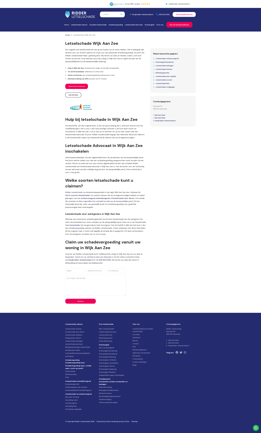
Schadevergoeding (116, 25)
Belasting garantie (162, 73)
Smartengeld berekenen (165, 62)
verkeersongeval (88, 198)
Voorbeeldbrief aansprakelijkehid (77, 353)
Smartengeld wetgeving (108, 369)
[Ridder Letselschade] (80, 14)
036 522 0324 (159, 118)
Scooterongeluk (71, 403)
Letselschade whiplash (73, 335)
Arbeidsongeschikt (72, 384)
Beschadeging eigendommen (110, 396)
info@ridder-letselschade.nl (142, 14)
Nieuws (135, 341)
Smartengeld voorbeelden (108, 363)
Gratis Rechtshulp (105, 341)
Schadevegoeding (72, 360)
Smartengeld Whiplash (107, 372)
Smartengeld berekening (108, 351)
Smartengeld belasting (107, 357)
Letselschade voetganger (165, 87)
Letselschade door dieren (74, 332)
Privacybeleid (138, 359)
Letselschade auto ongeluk (166, 76)
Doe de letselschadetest (179, 25)
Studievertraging (105, 399)
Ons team (136, 334)
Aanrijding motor (71, 400)
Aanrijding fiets (71, 406)
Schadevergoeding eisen (75, 363)
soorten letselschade (80, 195)
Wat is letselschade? (106, 329)
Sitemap (134, 421)
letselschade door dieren (123, 198)
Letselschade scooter (164, 80)
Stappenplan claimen (73, 338)
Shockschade (70, 371)
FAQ (134, 347)
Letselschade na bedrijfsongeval (78, 381)
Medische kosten (105, 393)
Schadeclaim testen (72, 350)
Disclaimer (136, 356)
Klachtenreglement (140, 350)
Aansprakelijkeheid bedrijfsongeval (78, 390)
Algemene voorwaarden (141, 353)
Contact (136, 344)
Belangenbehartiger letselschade (77, 347)
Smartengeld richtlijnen (107, 360)
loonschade (75, 225)
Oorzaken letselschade (98, 25)
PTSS (67, 377)
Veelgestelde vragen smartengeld (111, 375)
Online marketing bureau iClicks (117, 421)
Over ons (159, 25)
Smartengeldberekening (184, 14)
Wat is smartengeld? (106, 348)
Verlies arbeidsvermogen (108, 402)
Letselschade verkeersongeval (167, 58)
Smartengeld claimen (107, 366)
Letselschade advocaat (134, 25)
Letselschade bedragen (164, 66)
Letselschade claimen (79, 25)
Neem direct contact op (77, 86)
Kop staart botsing (72, 397)
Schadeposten (105, 379)
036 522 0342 (164, 14)
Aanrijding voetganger (73, 409)
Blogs (135, 365)
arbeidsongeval (103, 198)
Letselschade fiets (162, 83)
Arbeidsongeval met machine (76, 387)
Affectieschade (71, 374)
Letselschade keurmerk (107, 332)
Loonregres (69, 356)
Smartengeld (149, 25)
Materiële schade (105, 387)
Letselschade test (105, 335)
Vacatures (136, 338)
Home (66, 25)
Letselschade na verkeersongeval (78, 394)
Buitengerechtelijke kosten (109, 390)
